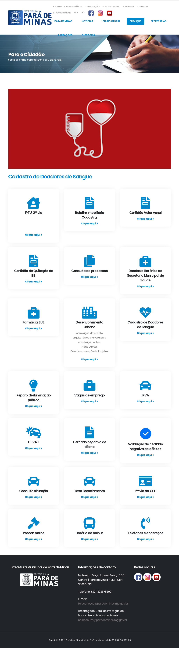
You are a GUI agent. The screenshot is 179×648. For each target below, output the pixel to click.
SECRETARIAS (158, 21)
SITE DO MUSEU (112, 6)
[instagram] (100, 13)
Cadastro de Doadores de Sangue (50, 176)
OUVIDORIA (88, 35)
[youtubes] (110, 13)
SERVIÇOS (135, 21)
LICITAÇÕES (65, 35)
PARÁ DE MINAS (63, 21)
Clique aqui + (33, 235)
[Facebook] (91, 13)
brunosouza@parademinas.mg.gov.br (102, 620)
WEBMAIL (143, 6)
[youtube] (156, 577)
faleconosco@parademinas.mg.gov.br (103, 603)
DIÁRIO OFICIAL (111, 21)
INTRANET (129, 6)
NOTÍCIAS (87, 21)
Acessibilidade (63, 12)
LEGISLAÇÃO (93, 6)
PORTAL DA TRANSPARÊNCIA (68, 6)
